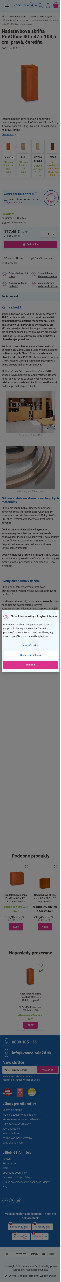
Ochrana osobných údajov (17, 1177)
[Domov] (5, 17)
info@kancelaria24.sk (31, 1053)
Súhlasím (30, 664)
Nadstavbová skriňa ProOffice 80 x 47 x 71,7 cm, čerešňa (16, 898)
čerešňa (35, 708)
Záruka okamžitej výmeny (17, 1138)
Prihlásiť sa (47, 1069)
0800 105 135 (24, 1042)
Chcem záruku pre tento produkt (22, 201)
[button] (16, 917)
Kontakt (6, 1158)
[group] (16, 897)
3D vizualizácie (11, 1128)
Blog (5, 1167)
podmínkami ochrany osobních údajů (21, 1079)
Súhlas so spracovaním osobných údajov (26, 1182)
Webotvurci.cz (48, 1275)
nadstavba (36, 722)
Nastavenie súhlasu (30, 655)
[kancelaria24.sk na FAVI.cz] (7, 1094)
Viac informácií (30, 645)
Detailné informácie (30, 134)
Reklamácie (9, 1163)
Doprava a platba (12, 1109)
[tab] (12, 296)
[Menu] (6, 5)
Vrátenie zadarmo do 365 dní (19, 1114)
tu (3, 353)
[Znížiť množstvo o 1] (43, 234)
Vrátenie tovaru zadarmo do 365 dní (48, 285)
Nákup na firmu (11, 1133)
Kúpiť (30, 1025)
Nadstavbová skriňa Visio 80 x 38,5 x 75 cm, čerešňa (45, 898)
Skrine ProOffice (39, 688)
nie (32, 812)
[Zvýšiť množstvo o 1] (54, 234)
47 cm (34, 833)
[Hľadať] (40, 6)
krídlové (35, 805)
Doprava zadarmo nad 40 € (18, 285)
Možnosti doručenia (17, 222)
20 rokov (35, 729)
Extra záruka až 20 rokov (18, 275)
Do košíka (32, 244)
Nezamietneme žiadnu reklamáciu (47, 275)
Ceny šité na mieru (13, 1142)
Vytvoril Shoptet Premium (23, 1275)
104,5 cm (35, 847)
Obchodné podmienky (14, 1172)
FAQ (4, 1186)
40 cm (34, 839)
